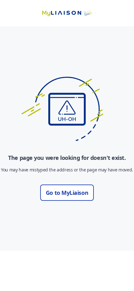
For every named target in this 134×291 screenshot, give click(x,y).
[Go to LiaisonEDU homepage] (67, 13)
